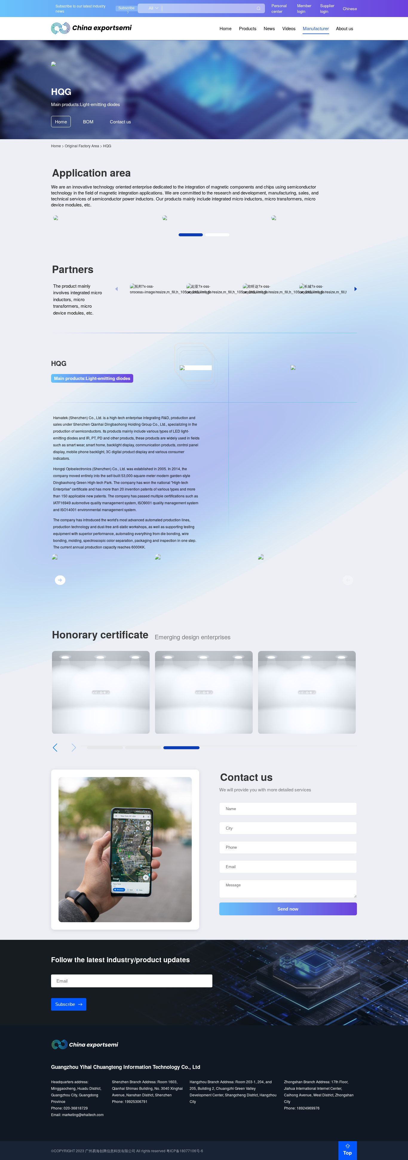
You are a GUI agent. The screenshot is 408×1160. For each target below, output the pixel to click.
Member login (304, 8)
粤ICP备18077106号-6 (184, 1150)
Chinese (350, 8)
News (269, 28)
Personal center (279, 8)
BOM (88, 121)
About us (344, 28)
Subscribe (126, 8)
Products (248, 28)
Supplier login (327, 8)
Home (225, 28)
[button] (191, 234)
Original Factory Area (82, 145)
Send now (287, 908)
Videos (289, 28)
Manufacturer (316, 28)
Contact (120, 121)
